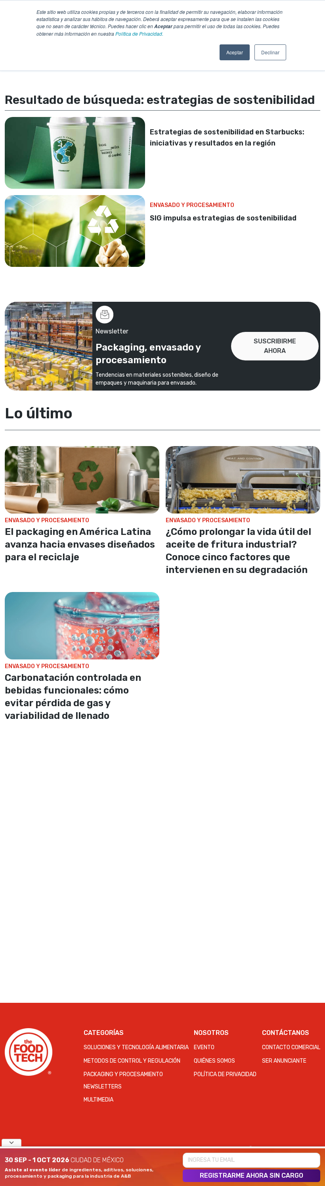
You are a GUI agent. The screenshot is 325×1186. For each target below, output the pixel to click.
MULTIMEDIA (98, 1099)
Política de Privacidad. (139, 33)
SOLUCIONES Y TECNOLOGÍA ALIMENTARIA (136, 1047)
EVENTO (204, 1047)
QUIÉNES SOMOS (214, 1061)
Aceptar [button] (234, 52)
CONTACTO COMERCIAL (291, 1047)
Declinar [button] (270, 52)
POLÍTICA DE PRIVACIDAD (225, 1074)
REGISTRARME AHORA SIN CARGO (251, 1175)
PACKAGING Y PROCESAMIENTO (123, 1074)
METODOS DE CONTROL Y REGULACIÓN (132, 1061)
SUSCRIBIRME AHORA (275, 345)
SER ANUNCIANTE (284, 1061)
